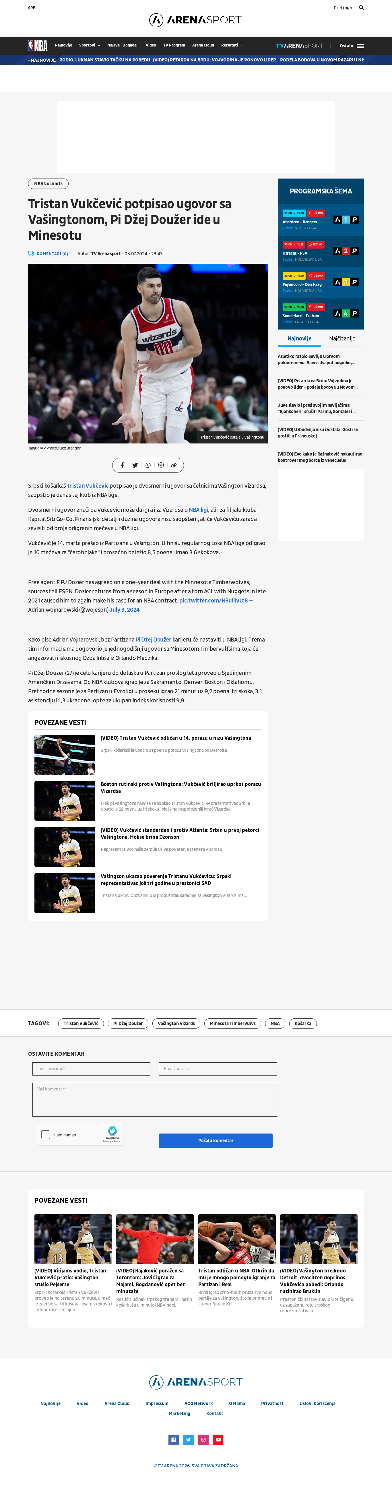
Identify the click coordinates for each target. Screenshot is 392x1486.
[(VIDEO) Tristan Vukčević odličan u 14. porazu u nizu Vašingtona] (64, 755)
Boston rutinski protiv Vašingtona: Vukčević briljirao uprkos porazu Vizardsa (181, 788)
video (151, 45)
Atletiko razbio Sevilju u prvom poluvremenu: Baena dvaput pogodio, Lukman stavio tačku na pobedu (315, 360)
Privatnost (272, 1403)
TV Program (174, 45)
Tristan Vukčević (88, 486)
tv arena (168, 1466)
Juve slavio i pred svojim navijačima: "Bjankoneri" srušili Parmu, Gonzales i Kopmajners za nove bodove (315, 408)
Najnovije (299, 338)
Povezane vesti (60, 722)
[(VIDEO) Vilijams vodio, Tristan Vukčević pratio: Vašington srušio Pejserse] (73, 1239)
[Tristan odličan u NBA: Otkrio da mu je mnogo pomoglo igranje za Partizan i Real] (237, 1239)
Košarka (303, 1023)
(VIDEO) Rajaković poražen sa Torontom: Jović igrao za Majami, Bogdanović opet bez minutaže (150, 1281)
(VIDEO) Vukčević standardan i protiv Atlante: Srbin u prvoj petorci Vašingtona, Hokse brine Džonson (180, 833)
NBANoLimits (48, 184)
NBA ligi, (199, 510)
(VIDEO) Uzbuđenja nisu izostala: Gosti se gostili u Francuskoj (318, 433)
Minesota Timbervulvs (233, 1023)
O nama (237, 1403)
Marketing (179, 1414)
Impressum (156, 1403)
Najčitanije (342, 338)
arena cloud (203, 45)
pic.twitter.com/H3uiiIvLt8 (213, 600)
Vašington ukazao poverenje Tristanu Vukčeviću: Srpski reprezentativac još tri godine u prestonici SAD (166, 880)
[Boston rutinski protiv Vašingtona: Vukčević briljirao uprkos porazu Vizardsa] (64, 801)
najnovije (63, 45)
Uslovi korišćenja (317, 1403)
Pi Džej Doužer (153, 639)
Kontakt (214, 1414)
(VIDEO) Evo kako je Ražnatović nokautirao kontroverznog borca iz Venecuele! (320, 457)
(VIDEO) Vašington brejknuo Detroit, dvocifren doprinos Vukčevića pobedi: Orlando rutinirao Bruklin (313, 1281)
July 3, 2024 (124, 610)
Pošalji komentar (216, 1141)
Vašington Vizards (176, 1023)
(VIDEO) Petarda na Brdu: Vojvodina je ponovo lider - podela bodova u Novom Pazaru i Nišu (237, 60)
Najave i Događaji (123, 45)
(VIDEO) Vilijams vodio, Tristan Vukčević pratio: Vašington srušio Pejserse (70, 1278)
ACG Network (199, 1403)
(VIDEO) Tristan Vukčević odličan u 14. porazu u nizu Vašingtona (176, 738)
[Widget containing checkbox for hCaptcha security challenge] (80, 1135)
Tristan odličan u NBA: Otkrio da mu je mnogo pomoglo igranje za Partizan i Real (236, 1278)
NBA (275, 1023)
